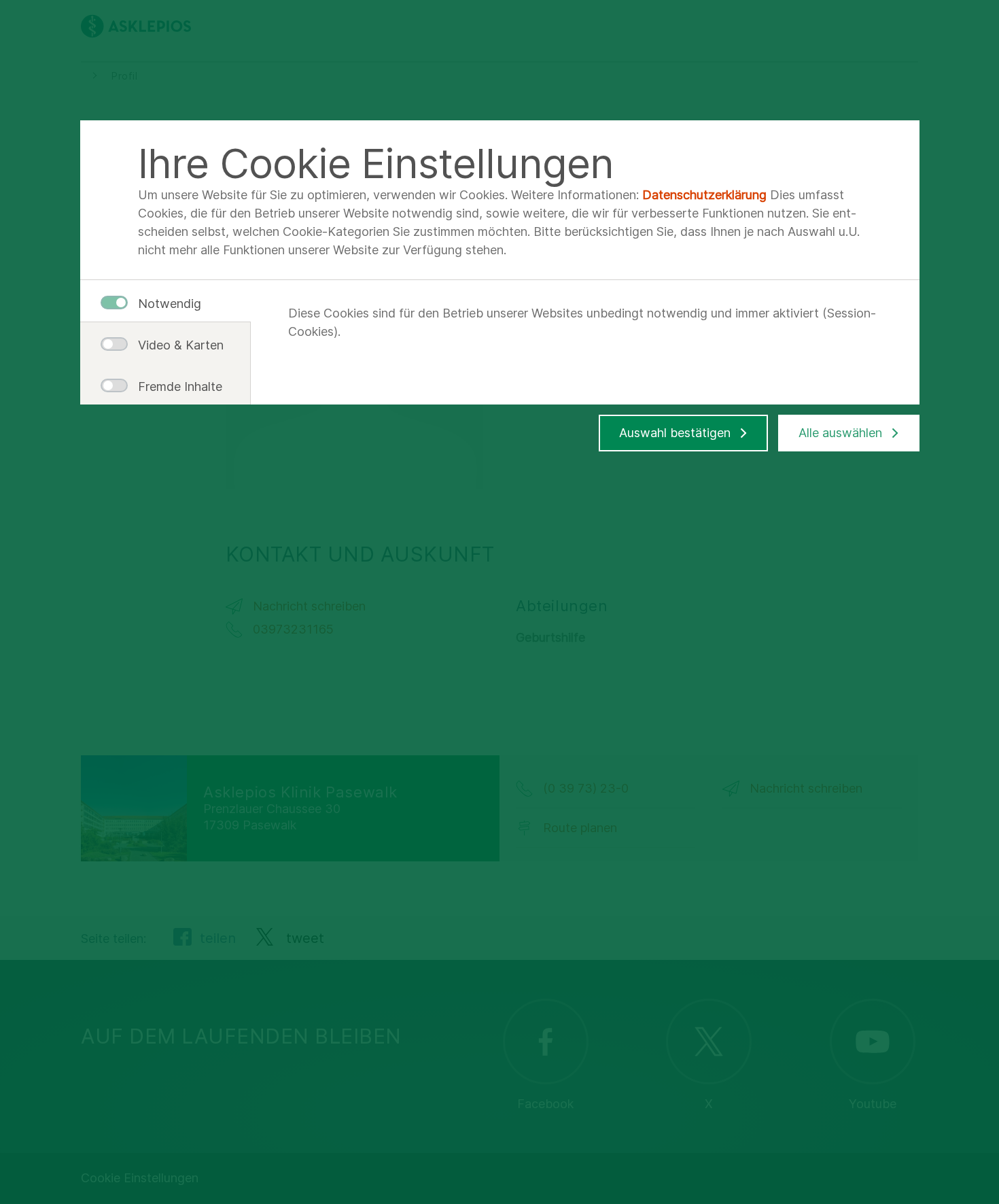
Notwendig (169, 303)
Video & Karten (175, 345)
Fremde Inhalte (175, 386)
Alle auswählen (840, 433)
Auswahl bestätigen (675, 433)
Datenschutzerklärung (704, 195)
